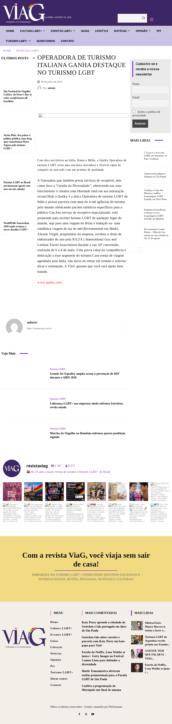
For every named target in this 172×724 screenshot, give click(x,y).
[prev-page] (133, 250)
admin (51, 88)
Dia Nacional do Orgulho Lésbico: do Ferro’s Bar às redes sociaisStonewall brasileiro (18, 96)
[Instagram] (151, 20)
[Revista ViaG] (20, 13)
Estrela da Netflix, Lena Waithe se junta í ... (157, 668)
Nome (135, 84)
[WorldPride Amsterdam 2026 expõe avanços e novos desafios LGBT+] (18, 207)
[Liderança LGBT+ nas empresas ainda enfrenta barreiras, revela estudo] (24, 403)
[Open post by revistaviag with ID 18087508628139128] (117, 512)
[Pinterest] (98, 101)
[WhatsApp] (111, 101)
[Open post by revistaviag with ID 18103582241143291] (33, 491)
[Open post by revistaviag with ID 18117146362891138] (75, 512)
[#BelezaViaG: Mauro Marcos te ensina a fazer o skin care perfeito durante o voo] (137, 625)
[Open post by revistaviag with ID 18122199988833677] (12, 512)
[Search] (143, 18)
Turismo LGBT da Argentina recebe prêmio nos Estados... (157, 640)
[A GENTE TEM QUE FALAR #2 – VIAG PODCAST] (137, 653)
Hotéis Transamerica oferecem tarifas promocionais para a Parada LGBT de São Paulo (104, 675)
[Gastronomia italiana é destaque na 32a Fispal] (136, 175)
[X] (86, 101)
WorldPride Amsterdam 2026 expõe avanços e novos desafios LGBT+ (16, 226)
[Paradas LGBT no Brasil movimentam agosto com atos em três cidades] (18, 167)
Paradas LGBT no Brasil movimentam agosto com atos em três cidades (17, 185)
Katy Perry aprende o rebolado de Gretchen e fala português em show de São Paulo (104, 626)
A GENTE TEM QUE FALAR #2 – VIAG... (155, 654)
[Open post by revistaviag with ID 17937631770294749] (54, 491)
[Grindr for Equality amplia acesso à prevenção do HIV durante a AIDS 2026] (24, 373)
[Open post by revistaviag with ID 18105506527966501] (138, 512)
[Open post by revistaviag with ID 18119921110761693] (160, 491)
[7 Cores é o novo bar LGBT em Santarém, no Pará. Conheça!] (136, 155)
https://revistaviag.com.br (39, 328)
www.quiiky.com (49, 282)
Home (7, 50)
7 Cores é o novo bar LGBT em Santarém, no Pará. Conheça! (155, 155)
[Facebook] (73, 101)
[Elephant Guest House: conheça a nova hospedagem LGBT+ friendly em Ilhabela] (136, 214)
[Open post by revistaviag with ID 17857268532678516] (138, 491)
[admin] (40, 88)
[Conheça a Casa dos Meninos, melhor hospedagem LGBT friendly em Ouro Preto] (136, 194)
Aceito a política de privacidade (146, 113)
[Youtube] (92, 714)
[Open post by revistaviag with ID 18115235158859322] (96, 512)
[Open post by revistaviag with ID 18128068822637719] (12, 491)
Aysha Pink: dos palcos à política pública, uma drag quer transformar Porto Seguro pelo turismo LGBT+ (18, 142)
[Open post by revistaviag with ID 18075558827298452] (160, 512)
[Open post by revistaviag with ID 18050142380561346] (75, 491)
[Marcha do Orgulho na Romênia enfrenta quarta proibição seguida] (24, 433)
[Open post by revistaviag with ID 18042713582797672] (96, 491)
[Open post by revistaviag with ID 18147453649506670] (54, 512)
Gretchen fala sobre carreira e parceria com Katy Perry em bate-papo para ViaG (103, 641)
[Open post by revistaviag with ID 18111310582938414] (117, 491)
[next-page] (139, 250)
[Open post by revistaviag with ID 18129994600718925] (33, 512)
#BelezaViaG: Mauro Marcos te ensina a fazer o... (155, 626)
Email (135, 97)
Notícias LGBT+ (28, 50)
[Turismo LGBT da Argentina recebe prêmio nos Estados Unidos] (137, 639)
